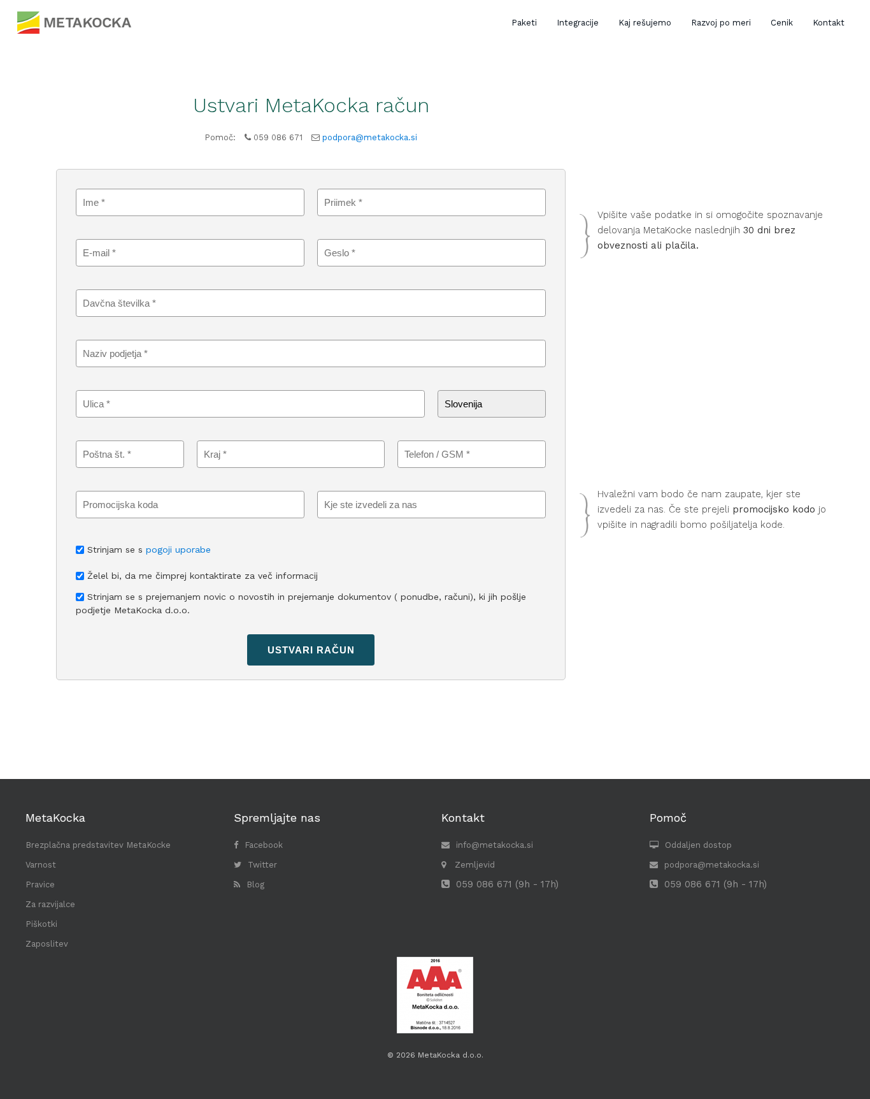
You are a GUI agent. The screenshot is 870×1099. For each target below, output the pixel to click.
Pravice (40, 884)
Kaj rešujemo (644, 22)
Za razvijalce (50, 904)
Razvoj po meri (721, 22)
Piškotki (41, 924)
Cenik (782, 22)
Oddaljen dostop (698, 845)
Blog (255, 884)
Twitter (262, 865)
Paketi (524, 22)
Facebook (264, 845)
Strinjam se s (149, 549)
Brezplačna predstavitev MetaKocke (98, 845)
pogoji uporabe (178, 549)
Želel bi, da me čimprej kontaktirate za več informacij (202, 576)
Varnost (40, 865)
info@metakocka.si (494, 845)
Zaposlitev (46, 944)
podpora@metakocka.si (369, 137)
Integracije (578, 22)
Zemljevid (473, 865)
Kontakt (829, 22)
